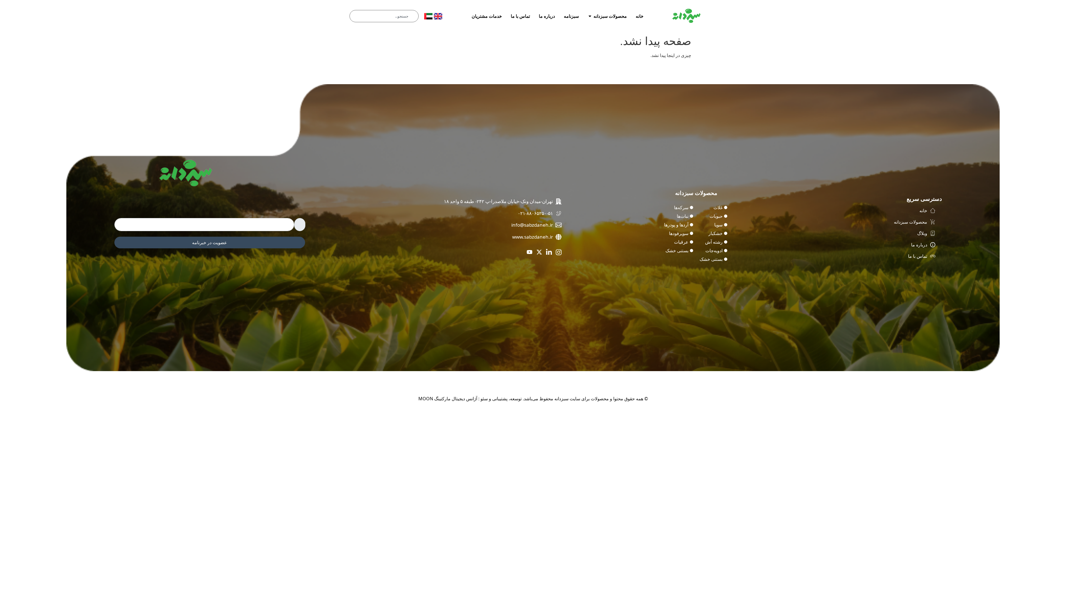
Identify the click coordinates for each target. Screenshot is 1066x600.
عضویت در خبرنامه (209, 242)
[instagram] (559, 251)
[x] (539, 251)
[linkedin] (549, 251)
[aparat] (520, 251)
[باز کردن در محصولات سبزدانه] (590, 16)
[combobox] (384, 16)
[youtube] (529, 251)
